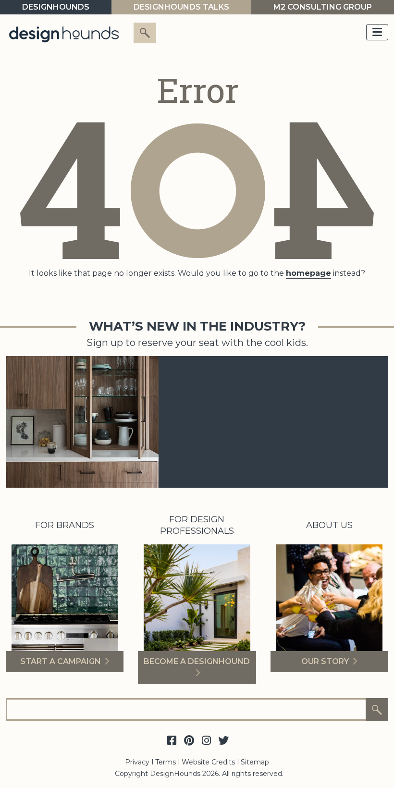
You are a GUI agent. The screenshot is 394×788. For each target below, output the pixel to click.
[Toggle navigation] (377, 32)
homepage (308, 273)
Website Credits (208, 762)
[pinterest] (189, 741)
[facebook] (171, 741)
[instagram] (206, 741)
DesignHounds (55, 7)
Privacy (137, 762)
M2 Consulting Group (322, 7)
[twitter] (223, 741)
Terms (165, 762)
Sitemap (255, 762)
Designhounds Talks (181, 7)
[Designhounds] (64, 33)
